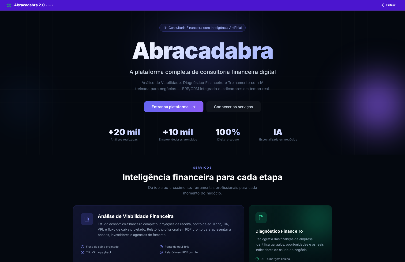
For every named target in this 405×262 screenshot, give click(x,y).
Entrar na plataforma (170, 106)
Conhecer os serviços (233, 106)
